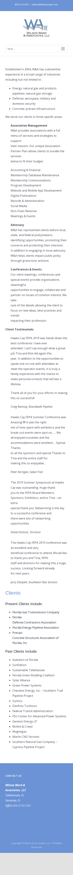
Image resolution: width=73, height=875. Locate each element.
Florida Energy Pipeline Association (35, 628)
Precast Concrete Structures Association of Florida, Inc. (35, 638)
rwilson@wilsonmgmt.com (45, 4)
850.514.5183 (22, 806)
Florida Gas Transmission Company (35, 612)
